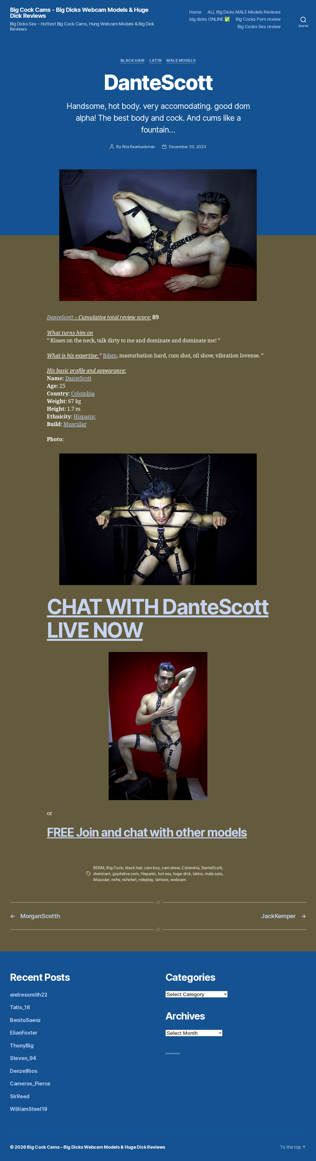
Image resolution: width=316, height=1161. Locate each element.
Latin (155, 60)
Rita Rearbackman (138, 146)
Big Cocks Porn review (258, 19)
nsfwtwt (129, 879)
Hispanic (85, 416)
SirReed (20, 1096)
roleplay (145, 879)
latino (198, 873)
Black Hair (132, 60)
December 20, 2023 (187, 146)
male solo (213, 873)
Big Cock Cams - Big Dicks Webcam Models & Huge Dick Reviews (79, 13)
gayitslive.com (125, 873)
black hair (133, 867)
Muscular (75, 424)
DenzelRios (23, 1071)
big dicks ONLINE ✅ (209, 19)
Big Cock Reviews (170, 1053)
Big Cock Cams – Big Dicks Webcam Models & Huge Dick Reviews (96, 1147)
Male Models (181, 60)
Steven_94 (23, 1058)
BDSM (98, 867)
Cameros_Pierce (30, 1084)
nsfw (115, 879)
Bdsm (110, 356)
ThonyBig (22, 1046)
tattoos (161, 879)
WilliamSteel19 (28, 1109)
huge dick (182, 873)
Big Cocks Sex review (259, 26)
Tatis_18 (20, 1007)
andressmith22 (28, 995)
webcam (178, 879)
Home (195, 12)
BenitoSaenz (25, 1020)
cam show (171, 867)
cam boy (151, 867)
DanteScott (60, 317)
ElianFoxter (24, 1033)
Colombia (83, 394)
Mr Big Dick (177, 1053)
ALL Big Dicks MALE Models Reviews (244, 12)
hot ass (164, 873)
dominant (101, 873)
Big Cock (114, 867)
